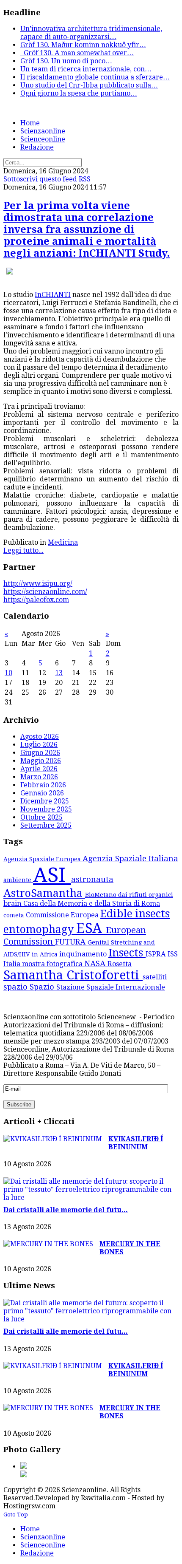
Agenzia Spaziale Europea (43, 859)
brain (13, 903)
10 (8, 673)
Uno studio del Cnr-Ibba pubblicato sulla (89, 85)
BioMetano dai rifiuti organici (129, 894)
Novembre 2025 (46, 809)
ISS (173, 954)
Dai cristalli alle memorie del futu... (65, 1210)
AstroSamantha (44, 893)
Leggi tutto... (23, 550)
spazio (16, 986)
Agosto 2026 (39, 737)
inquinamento (83, 954)
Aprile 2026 (39, 769)
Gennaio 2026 (42, 793)
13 (59, 673)
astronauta (92, 879)
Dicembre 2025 (44, 801)
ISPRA (157, 954)
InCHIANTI (53, 295)
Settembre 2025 (46, 825)
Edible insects (135, 914)
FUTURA (71, 941)
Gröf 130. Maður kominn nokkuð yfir (83, 45)
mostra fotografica (53, 964)
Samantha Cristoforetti (73, 975)
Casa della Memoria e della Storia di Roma (91, 903)
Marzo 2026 (39, 777)
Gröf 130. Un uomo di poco (66, 61)
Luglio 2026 (39, 745)
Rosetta (120, 964)
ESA (91, 928)
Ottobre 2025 (41, 817)
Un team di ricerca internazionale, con (86, 69)
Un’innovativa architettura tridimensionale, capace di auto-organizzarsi (91, 33)
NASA (96, 963)
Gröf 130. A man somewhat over (77, 53)
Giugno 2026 (40, 753)
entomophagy (39, 929)
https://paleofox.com (36, 600)
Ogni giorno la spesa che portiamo (78, 93)
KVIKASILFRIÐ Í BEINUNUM (135, 1143)
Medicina (63, 542)
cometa (14, 915)
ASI (52, 875)
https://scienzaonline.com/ (45, 592)
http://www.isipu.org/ (37, 584)
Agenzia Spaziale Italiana (130, 858)
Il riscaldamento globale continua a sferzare (95, 77)
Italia (12, 964)
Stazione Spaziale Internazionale (110, 987)
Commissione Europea (63, 915)
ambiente (18, 880)
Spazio (43, 986)
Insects (127, 953)
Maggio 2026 (40, 761)
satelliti (155, 977)
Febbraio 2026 (43, 785)
